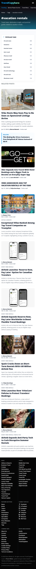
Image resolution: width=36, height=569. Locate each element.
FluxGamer (22, 535)
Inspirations (4, 514)
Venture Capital (5, 498)
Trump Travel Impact (25, 471)
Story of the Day (6, 487)
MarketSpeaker (23, 537)
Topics (21, 460)
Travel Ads (22, 465)
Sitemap (3, 539)
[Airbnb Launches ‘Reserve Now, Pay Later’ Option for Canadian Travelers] (18, 250)
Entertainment (5, 471)
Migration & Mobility (7, 483)
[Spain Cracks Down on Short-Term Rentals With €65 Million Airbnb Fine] (18, 344)
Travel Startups (5, 494)
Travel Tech (17, 434)
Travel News (25, 7)
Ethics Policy (5, 543)
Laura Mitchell (14, 177)
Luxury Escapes (23, 481)
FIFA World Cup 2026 (25, 469)
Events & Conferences (7, 473)
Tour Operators (5, 489)
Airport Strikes (23, 483)
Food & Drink (5, 475)
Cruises (3, 467)
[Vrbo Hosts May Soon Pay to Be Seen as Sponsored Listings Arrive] (18, 99)
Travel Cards (22, 475)
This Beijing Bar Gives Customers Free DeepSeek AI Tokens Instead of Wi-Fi (17, 139)
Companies (4, 518)
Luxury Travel (5, 481)
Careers (3, 535)
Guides (3, 510)
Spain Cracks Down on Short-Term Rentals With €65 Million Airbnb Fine (16, 366)
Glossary (3, 523)
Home (3, 12)
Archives (3, 541)
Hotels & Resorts (6, 220)
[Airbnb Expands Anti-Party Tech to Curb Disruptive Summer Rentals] (18, 418)
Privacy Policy (5, 549)
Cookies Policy (5, 547)
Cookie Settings (6, 545)
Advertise (4, 537)
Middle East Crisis (24, 463)
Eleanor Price (7, 215)
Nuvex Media (9, 559)
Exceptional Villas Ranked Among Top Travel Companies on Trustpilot (18, 225)
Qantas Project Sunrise (14, 7)
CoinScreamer (23, 533)
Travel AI (21, 467)
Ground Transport (6, 477)
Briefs (3, 506)
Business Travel (5, 465)
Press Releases (5, 521)
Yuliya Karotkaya (15, 188)
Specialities (4, 516)
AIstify (20, 531)
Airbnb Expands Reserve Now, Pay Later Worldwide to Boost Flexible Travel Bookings (16, 319)
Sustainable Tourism (24, 479)
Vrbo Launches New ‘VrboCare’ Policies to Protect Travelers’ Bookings (16, 393)
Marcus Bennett (14, 129)
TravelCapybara (23, 541)
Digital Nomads (23, 485)
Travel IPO (22, 477)
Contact (3, 533)
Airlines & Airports (6, 463)
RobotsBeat (22, 539)
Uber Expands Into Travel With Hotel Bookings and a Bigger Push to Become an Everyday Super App (17, 172)
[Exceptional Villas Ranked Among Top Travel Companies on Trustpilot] (18, 203)
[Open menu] (33, 3)
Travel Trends (23, 473)
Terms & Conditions (7, 552)
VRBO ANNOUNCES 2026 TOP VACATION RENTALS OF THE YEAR (16, 184)
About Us (4, 531)
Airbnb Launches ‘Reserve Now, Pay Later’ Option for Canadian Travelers (17, 272)
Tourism (3, 492)
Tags (8, 12)
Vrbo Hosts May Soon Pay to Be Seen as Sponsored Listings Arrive (17, 115)
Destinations (5, 469)
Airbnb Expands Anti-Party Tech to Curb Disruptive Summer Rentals (17, 440)
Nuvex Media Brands (24, 528)
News (2, 460)
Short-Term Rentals (7, 267)
